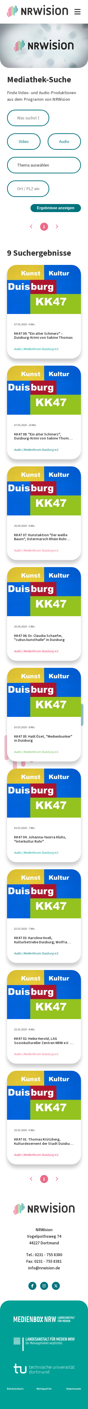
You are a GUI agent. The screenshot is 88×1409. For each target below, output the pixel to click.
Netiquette (44, 1389)
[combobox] (44, 118)
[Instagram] (44, 1286)
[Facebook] (32, 1286)
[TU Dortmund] (44, 1369)
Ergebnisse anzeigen (55, 208)
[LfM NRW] (44, 1344)
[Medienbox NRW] (44, 1319)
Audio (64, 141)
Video (24, 141)
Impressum (73, 1389)
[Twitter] (56, 1286)
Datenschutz (15, 1389)
